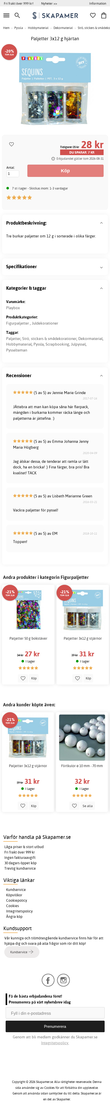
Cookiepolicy (16, 900)
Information (97, 3)
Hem (6, 28)
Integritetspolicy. (55, 1042)
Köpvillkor (14, 895)
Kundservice (16, 889)
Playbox (13, 307)
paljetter (32, 236)
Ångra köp (14, 916)
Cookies (12, 905)
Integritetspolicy (19, 911)
